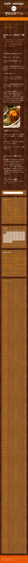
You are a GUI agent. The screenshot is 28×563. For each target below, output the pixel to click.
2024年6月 (5, 344)
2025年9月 (5, 309)
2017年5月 (5, 541)
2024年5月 (5, 346)
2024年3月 (5, 351)
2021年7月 (5, 425)
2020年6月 (5, 455)
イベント (6, 43)
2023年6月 (5, 372)
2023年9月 (5, 365)
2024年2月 (5, 353)
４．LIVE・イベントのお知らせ (10, 212)
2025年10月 (5, 307)
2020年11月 (5, 444)
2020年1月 (5, 467)
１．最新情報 (6, 205)
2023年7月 (5, 369)
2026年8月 (5, 284)
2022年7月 (5, 397)
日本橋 (19, 44)
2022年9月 (5, 393)
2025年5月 (5, 318)
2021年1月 (5, 439)
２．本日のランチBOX (8, 207)
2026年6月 (5, 288)
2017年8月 (5, 534)
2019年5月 (5, 486)
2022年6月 (5, 400)
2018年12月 (5, 497)
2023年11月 (5, 360)
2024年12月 (5, 330)
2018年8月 (5, 506)
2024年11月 (5, 332)
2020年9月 (5, 448)
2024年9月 (5, 337)
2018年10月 (5, 502)
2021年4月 (5, 432)
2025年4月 (5, 321)
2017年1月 (5, 551)
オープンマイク (13, 43)
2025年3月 (5, 323)
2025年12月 (5, 302)
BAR (18, 41)
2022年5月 (5, 402)
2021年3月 (5, 434)
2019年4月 (5, 488)
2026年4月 (5, 293)
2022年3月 (5, 407)
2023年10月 (5, 363)
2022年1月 (5, 411)
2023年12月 (5, 358)
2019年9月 (5, 476)
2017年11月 (5, 527)
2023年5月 (5, 374)
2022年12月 (5, 386)
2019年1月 (5, 495)
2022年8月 (5, 395)
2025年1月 (5, 328)
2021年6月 (5, 428)
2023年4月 (5, 376)
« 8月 (8, 244)
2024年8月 (5, 339)
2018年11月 (5, 499)
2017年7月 (5, 537)
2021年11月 (5, 416)
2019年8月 (5, 479)
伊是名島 (15, 44)
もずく (21, 41)
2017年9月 (5, 532)
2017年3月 (5, 546)
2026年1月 (5, 300)
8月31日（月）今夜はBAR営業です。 (11, 255)
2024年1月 (5, 356)
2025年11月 (5, 304)
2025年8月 (5, 311)
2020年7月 (5, 453)
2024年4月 (5, 349)
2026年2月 (5, 297)
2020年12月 (5, 441)
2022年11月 (5, 388)
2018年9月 (5, 504)
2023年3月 (5, 379)
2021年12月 (5, 414)
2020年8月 (5, 451)
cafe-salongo (12, 46)
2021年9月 (5, 421)
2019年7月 (5, 481)
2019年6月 (5, 483)
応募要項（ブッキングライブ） (10, 202)
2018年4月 (5, 516)
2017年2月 (5, 548)
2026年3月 (5, 295)
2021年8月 (5, 423)
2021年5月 (5, 430)
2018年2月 (5, 520)
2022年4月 (5, 404)
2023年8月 (5, 367)
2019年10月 (5, 474)
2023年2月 (5, 381)
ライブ (7, 44)
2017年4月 (5, 544)
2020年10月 (5, 446)
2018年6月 (5, 511)
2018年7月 (5, 509)
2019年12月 (5, 469)
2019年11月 (5, 472)
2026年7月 (5, 286)
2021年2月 (5, 437)
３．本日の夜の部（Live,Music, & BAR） (12, 209)
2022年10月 (5, 390)
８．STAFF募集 (6, 221)
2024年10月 (5, 335)
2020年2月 (5, 465)
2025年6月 (5, 316)
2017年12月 (5, 525)
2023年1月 (5, 383)
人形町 (11, 44)
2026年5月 (5, 291)
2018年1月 (5, 523)
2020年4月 (5, 460)
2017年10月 (5, 530)
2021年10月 (5, 418)
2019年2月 (5, 493)
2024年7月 (5, 342)
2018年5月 (5, 513)
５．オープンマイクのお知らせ (10, 214)
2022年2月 (5, 409)
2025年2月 (5, 325)
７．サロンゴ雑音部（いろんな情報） (12, 219)
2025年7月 (5, 314)
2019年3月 (5, 490)
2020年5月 (5, 458)
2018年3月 (5, 518)
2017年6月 (5, 539)
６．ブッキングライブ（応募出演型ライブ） (13, 216)
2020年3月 (5, 462)
